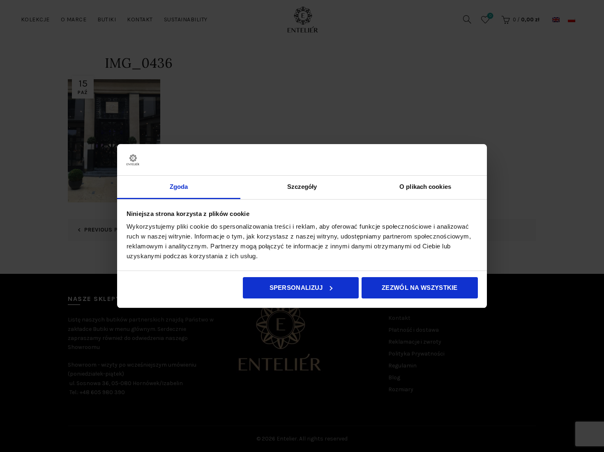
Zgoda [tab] (179, 186)
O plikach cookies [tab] (425, 186)
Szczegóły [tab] (302, 186)
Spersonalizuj (296, 287)
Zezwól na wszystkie (420, 287)
